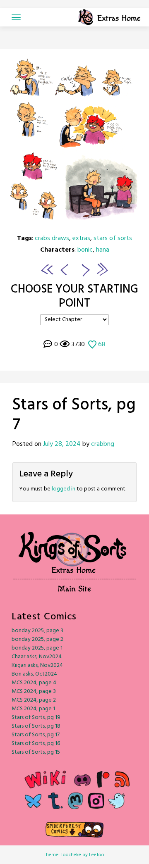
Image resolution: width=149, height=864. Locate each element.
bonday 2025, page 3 (37, 631)
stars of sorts (113, 238)
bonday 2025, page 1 (37, 648)
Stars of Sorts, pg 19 (36, 717)
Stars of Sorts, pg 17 (36, 735)
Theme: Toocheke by (66, 855)
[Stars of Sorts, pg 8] (74, 144)
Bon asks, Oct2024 (34, 674)
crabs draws (52, 238)
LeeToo (96, 855)
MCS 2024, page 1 (33, 709)
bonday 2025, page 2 (37, 639)
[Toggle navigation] (16, 17)
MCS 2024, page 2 (34, 700)
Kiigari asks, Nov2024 (37, 665)
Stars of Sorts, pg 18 (36, 726)
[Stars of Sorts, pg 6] (63, 269)
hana (102, 250)
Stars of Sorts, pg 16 (36, 743)
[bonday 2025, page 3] (102, 269)
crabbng (102, 444)
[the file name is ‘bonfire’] (47, 269)
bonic (85, 250)
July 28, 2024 (62, 444)
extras (81, 238)
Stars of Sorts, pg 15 (36, 752)
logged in (63, 489)
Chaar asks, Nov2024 (37, 657)
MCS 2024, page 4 (34, 683)
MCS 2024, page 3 (34, 691)
